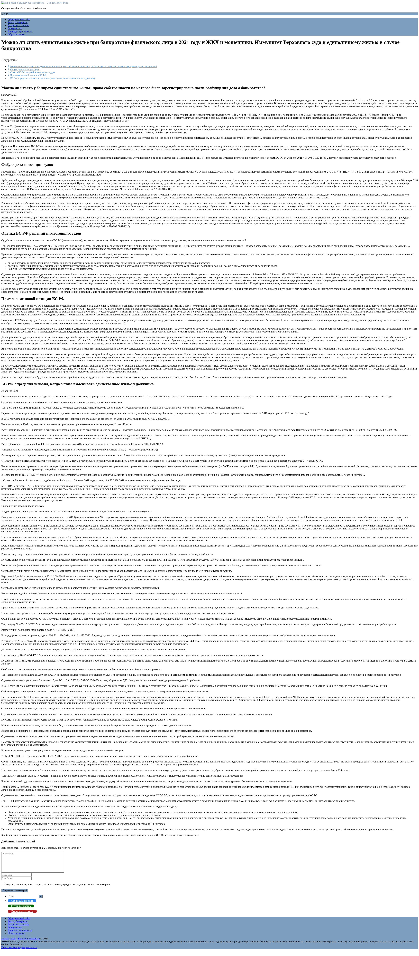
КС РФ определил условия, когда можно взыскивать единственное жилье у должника (52, 78)
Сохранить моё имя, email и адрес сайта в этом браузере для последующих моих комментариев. (58, 884)
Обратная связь (16, 34)
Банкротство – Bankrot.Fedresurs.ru (49, 2)
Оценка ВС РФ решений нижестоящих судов (32, 72)
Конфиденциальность (20, 31)
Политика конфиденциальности (19, 947)
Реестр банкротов (17, 22)
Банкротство (15, 28)
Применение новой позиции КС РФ (28, 75)
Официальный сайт (19, 19)
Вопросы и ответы (18, 25)
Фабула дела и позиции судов (24, 69)
